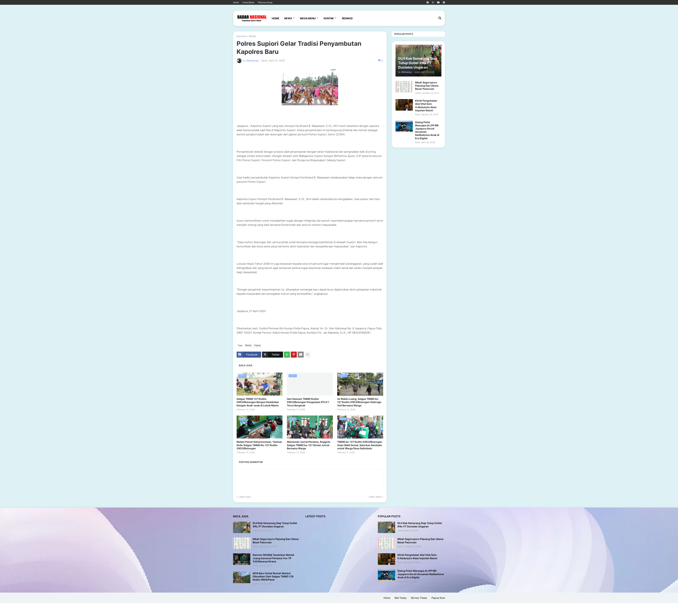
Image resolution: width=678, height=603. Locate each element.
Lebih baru (245, 496)
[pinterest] (444, 2)
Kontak (329, 18)
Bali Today (401, 597)
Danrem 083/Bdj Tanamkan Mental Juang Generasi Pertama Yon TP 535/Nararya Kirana (273, 558)
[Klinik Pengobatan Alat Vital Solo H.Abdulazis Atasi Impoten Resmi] (404, 105)
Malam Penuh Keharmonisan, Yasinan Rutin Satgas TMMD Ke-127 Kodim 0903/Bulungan (259, 445)
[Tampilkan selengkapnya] (308, 355)
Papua (257, 345)
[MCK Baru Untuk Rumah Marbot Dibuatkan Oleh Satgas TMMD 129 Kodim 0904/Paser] (241, 577)
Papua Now (438, 597)
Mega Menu (308, 18)
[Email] (301, 355)
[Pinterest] (294, 355)
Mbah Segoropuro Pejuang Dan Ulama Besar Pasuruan (426, 85)
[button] (440, 18)
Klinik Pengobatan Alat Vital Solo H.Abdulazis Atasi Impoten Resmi (426, 105)
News (288, 18)
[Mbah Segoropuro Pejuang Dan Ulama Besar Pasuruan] (404, 86)
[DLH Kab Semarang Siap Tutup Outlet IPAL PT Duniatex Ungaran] (241, 527)
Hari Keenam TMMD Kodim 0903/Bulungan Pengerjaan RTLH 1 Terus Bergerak (308, 402)
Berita (252, 36)
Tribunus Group (264, 2)
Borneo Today (419, 597)
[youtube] (438, 2)
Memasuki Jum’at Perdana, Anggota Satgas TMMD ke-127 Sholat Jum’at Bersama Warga (308, 445)
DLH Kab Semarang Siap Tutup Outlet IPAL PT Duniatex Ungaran (275, 525)
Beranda (241, 36)
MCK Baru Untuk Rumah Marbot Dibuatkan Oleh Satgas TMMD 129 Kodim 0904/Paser (273, 576)
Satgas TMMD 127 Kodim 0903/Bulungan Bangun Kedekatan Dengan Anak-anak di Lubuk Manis (258, 402)
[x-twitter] (433, 2)
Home (236, 2)
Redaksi (347, 18)
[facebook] (428, 2)
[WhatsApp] (287, 355)
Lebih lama (375, 496)
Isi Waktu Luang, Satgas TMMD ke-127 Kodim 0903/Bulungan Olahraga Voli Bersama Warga (359, 402)
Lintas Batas (248, 2)
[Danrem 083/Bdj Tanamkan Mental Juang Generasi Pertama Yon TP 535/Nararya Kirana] (241, 559)
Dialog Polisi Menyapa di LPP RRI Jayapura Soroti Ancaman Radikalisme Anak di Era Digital (427, 130)
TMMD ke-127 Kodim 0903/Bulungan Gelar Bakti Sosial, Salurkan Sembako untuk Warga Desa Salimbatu (359, 445)
